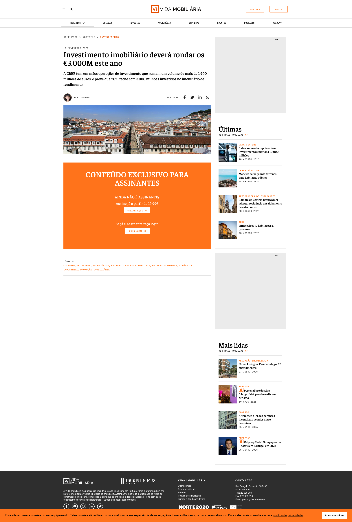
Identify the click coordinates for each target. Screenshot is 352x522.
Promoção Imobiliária (95, 269)
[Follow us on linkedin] (92, 506)
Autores (182, 492)
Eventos (221, 22)
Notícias (88, 37)
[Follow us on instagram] (83, 506)
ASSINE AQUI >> (137, 210)
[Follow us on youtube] (75, 506)
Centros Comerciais (137, 265)
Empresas (194, 22)
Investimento (109, 37)
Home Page (70, 37)
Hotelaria (84, 265)
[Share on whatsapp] (208, 98)
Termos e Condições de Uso (191, 499)
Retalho (116, 265)
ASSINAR (255, 9)
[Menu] (63, 9)
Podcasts (249, 22)
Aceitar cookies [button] (334, 515)
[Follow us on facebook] (66, 506)
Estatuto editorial (186, 489)
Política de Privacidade (189, 496)
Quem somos (184, 486)
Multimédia (164, 22)
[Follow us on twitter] (100, 506)
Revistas (135, 22)
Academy (277, 22)
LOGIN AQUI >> (137, 231)
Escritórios (101, 265)
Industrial (70, 269)
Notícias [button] (75, 22)
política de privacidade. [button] (288, 515)
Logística (185, 265)
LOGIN (278, 9)
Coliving (69, 265)
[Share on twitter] (192, 98)
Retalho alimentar (164, 265)
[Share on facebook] (185, 98)
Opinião (107, 22)
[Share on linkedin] (200, 98)
